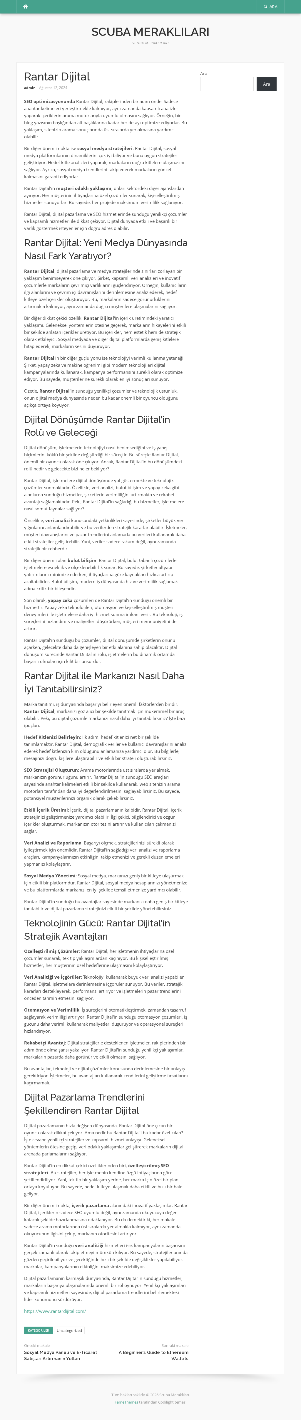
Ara (203, 73)
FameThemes (126, 1402)
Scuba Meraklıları (150, 31)
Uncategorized (69, 1330)
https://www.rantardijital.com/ (55, 1311)
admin (30, 87)
